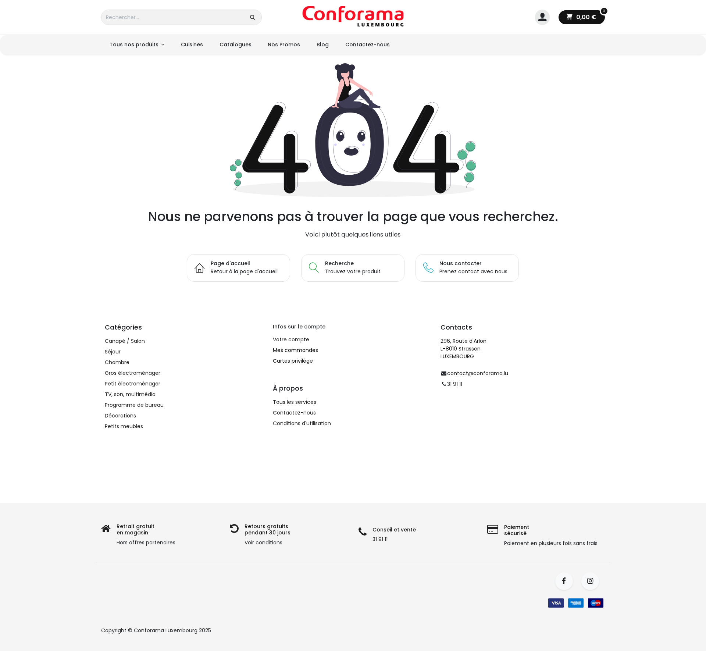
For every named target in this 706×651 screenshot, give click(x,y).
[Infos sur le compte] (542, 17)
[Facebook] (566, 581)
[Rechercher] (252, 17)
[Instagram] (592, 581)
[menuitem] (136, 44)
